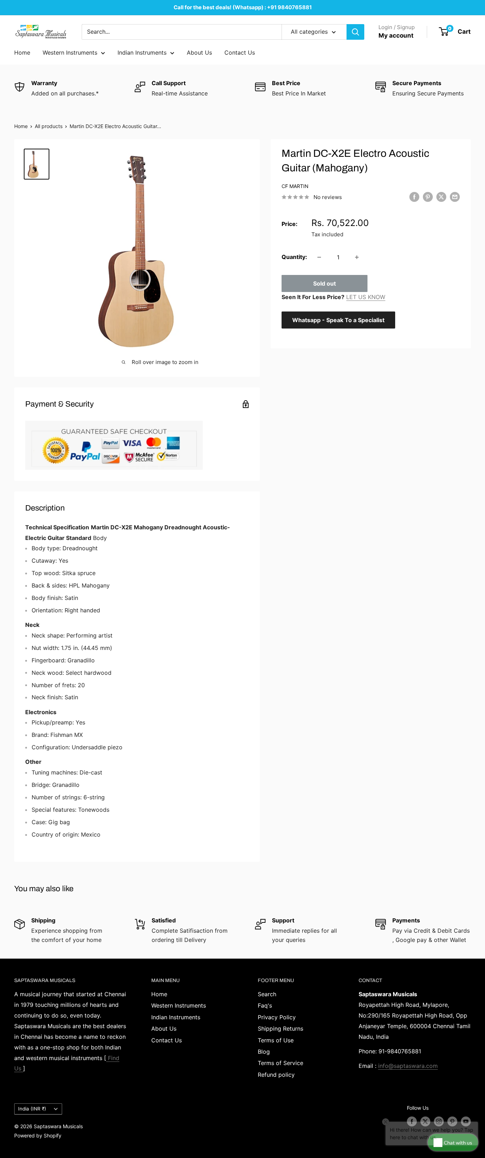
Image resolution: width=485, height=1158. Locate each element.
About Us (199, 52)
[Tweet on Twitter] (441, 196)
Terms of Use (276, 1040)
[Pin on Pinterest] (428, 196)
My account (396, 35)
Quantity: (294, 256)
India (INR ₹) (32, 1109)
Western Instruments (70, 52)
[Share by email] (455, 196)
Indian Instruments (142, 52)
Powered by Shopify (37, 1135)
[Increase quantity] (356, 257)
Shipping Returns (280, 1028)
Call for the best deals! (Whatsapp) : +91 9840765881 (243, 7)
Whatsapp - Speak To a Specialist (338, 320)
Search (267, 994)
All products (48, 126)
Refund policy (276, 1074)
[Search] (355, 32)
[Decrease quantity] (319, 257)
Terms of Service (280, 1062)
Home (22, 52)
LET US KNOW (365, 296)
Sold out (324, 283)
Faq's (265, 1005)
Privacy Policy (277, 1017)
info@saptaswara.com (408, 1065)
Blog (264, 1051)
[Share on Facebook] (414, 196)
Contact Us (239, 52)
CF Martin (295, 186)
